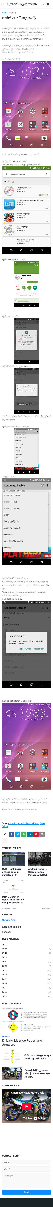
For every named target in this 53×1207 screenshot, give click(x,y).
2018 (26, 975)
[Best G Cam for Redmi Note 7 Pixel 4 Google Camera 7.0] (13, 887)
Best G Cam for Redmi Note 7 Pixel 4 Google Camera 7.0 (13, 899)
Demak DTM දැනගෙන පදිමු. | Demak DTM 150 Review (37, 1073)
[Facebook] (11, 834)
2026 (26, 944)
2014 (26, 992)
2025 (26, 949)
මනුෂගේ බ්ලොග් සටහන (22, 4)
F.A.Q (42, 823)
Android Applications (27, 823)
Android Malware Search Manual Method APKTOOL (37, 872)
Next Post (45, 909)
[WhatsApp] (23, 834)
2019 (26, 970)
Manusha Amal (8, 920)
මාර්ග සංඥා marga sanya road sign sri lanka (37, 1057)
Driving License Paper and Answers (22, 1043)
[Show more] (4, 840)
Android (12, 13)
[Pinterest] (36, 834)
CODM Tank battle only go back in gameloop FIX (11, 872)
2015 (26, 988)
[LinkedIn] (30, 834)
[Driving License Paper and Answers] (26, 1020)
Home (4, 13)
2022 (26, 957)
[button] (3, 4)
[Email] (42, 834)
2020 (26, 966)
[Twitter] (17, 834)
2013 (26, 996)
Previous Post (10, 909)
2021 (26, 961)
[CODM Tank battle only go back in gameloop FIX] (13, 859)
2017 (26, 979)
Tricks (5, 826)
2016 (26, 983)
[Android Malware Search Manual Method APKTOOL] (39, 859)
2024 (26, 953)
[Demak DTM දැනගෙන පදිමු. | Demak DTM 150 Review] (12, 1073)
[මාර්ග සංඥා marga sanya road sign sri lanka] (12, 1056)
